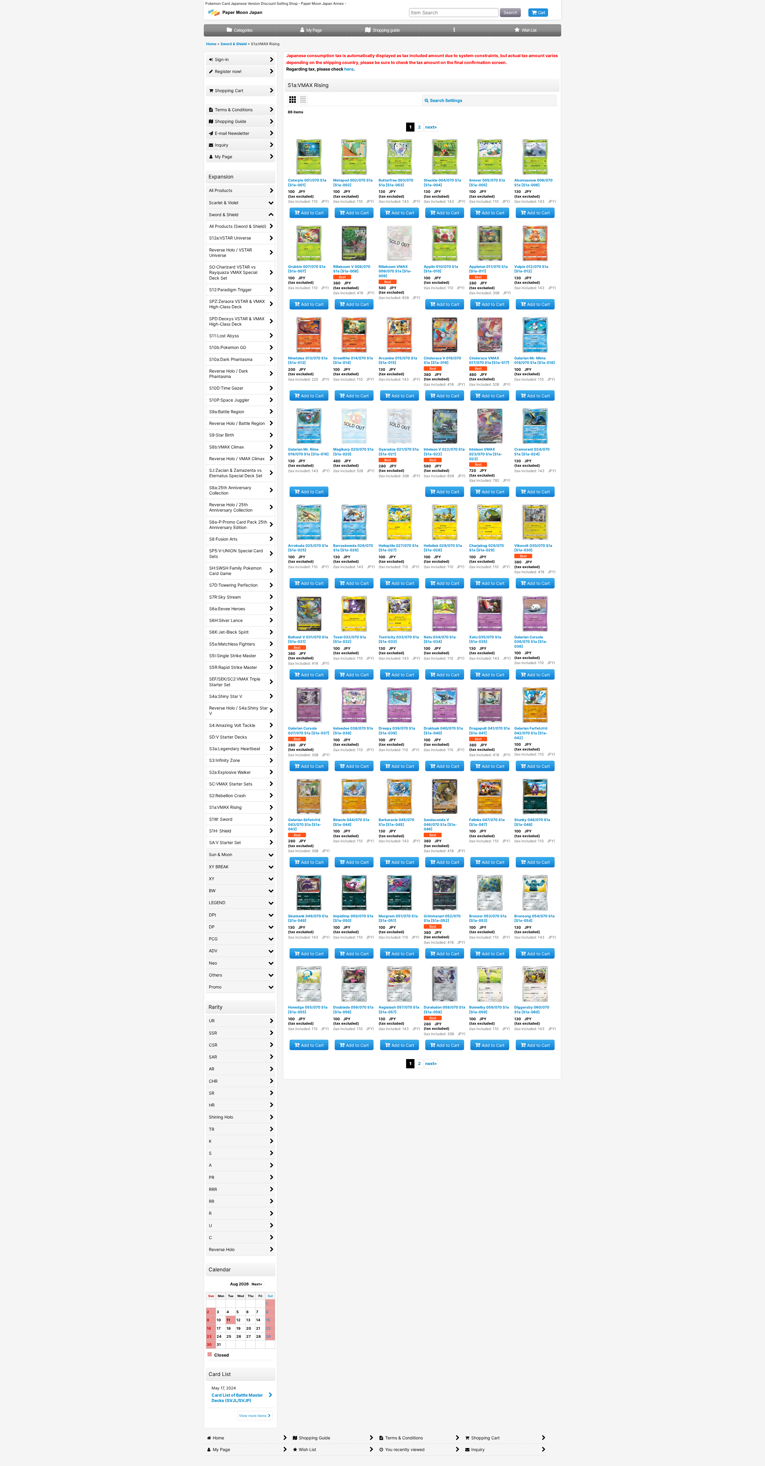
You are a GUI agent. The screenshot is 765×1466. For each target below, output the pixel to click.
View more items (253, 1415)
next (431, 126)
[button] (454, 30)
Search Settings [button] (446, 100)
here (349, 68)
